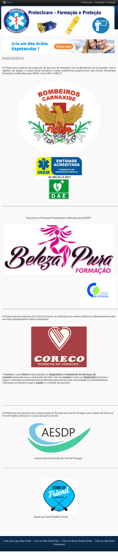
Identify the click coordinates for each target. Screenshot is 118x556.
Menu (9, 2)
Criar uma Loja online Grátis (17, 541)
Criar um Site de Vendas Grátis (77, 541)
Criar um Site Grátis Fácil (46, 541)
